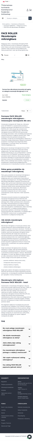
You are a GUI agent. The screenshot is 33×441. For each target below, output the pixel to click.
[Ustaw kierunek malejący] (2, 55)
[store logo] (8, 9)
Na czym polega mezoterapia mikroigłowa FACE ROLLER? (13, 329)
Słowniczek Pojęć (5, 426)
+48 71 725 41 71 (22, 389)
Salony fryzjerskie (22, 410)
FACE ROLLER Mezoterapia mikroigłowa (14, 27)
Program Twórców (6, 423)
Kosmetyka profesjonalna (18, 24)
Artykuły (3, 390)
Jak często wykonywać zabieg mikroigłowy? (14, 359)
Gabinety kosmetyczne (24, 407)
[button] (29, 437)
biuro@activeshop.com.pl (24, 393)
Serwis (3, 413)
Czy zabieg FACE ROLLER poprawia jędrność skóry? (12, 366)
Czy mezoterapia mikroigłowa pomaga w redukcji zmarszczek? (15, 351)
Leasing (3, 410)
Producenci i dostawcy (24, 418)
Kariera (3, 420)
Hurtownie (20, 413)
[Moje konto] (27, 10)
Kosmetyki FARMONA (9, 25)
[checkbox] (26, 55)
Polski (6, 1)
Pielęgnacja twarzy (22, 25)
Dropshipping (21, 415)
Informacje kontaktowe (7, 387)
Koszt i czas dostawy (7, 407)
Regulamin (4, 381)
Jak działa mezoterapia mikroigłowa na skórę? (11, 337)
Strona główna (6, 24)
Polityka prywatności (6, 384)
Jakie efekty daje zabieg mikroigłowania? (12, 344)
